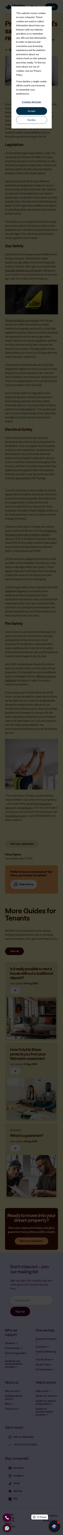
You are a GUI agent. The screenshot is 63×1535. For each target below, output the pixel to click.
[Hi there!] (54, 1526)
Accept (31, 110)
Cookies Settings (31, 101)
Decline (31, 119)
